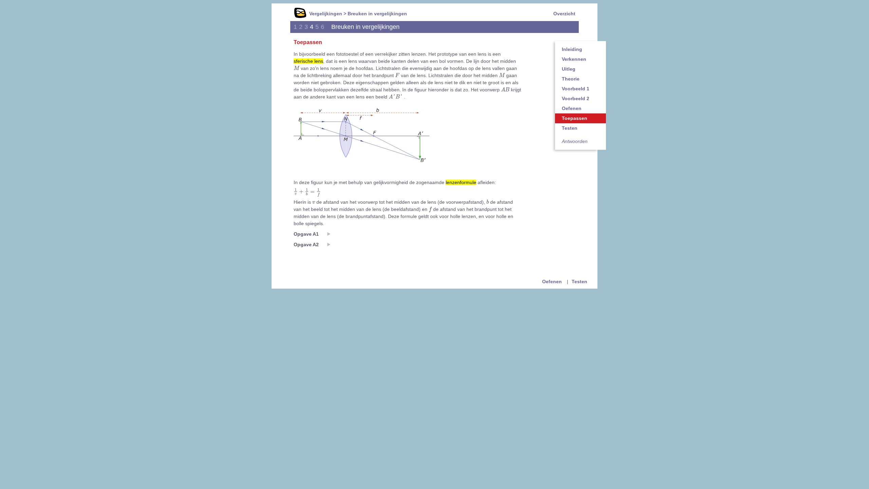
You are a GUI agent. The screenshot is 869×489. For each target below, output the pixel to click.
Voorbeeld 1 (575, 88)
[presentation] (296, 68)
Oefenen (571, 108)
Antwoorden (575, 141)
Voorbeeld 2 (575, 98)
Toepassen (574, 118)
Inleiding (572, 49)
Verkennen (574, 59)
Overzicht (564, 13)
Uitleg (568, 69)
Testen (569, 128)
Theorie (570, 79)
